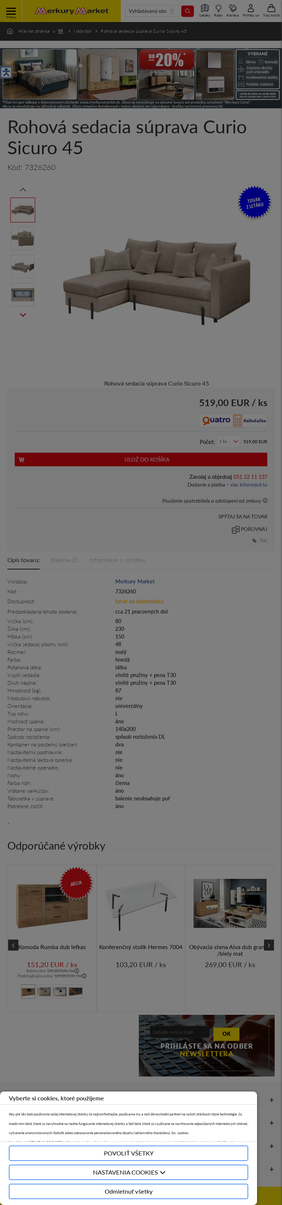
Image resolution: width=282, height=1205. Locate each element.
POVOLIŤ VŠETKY (128, 1153)
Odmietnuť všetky (129, 1191)
